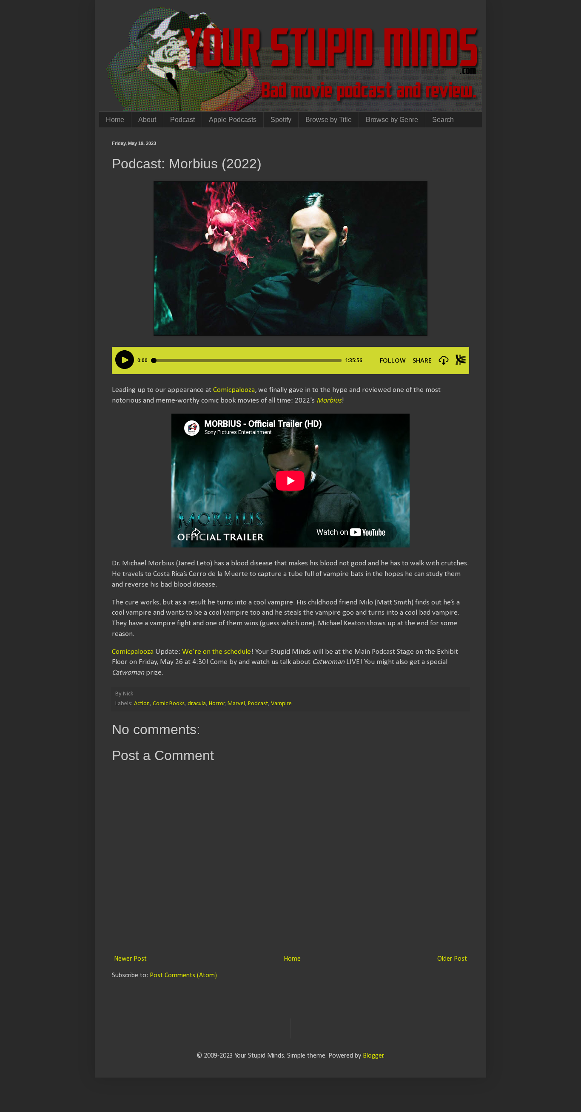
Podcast (182, 119)
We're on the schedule (216, 651)
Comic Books (169, 704)
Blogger (373, 1055)
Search (443, 119)
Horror (217, 704)
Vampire (281, 704)
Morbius (329, 400)
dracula (197, 704)
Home (115, 119)
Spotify (281, 119)
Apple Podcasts (232, 119)
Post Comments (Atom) (183, 975)
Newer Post (130, 959)
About (147, 119)
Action (142, 704)
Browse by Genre (392, 119)
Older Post (452, 959)
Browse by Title (328, 119)
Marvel (236, 704)
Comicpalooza (234, 390)
